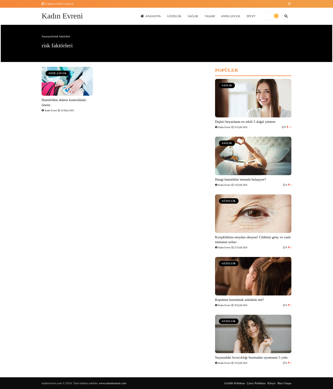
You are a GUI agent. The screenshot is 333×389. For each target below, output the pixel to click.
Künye (271, 383)
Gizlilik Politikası (234, 383)
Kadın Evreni (62, 16)
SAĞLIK (193, 16)
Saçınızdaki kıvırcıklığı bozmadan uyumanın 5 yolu (251, 357)
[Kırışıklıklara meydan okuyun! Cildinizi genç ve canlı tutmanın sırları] (253, 213)
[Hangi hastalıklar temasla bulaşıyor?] (253, 156)
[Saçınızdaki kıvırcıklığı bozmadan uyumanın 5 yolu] (253, 334)
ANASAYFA (153, 16)
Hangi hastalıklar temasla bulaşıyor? (240, 179)
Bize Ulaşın (284, 383)
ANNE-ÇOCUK (230, 16)
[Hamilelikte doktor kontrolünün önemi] (67, 81)
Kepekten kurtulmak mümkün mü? (239, 300)
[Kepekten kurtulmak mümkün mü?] (253, 276)
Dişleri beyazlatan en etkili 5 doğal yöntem (245, 122)
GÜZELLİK (174, 16)
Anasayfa (47, 36)
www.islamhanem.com (112, 383)
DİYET (251, 16)
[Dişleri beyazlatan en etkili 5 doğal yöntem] (253, 98)
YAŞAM (210, 16)
